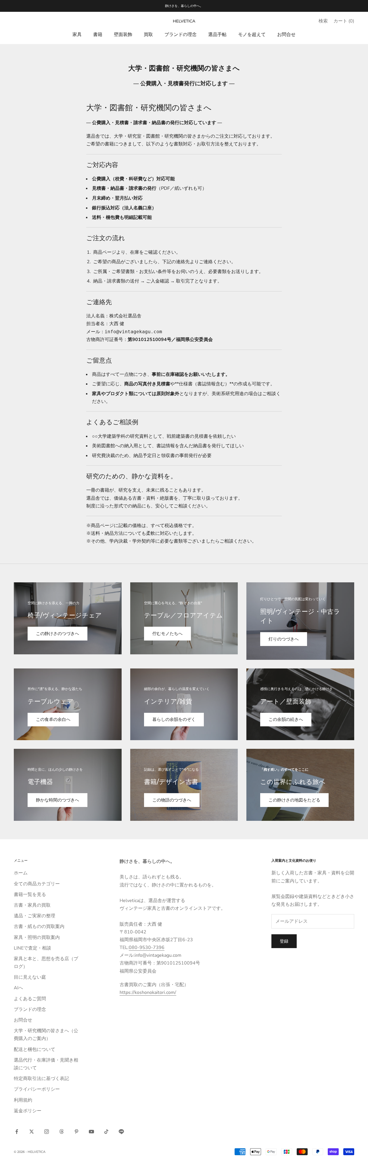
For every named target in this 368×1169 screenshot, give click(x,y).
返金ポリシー (27, 1111)
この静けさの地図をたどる (294, 800)
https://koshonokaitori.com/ (148, 992)
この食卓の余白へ (53, 719)
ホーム (21, 873)
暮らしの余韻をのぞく (173, 719)
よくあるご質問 (30, 999)
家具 (77, 34)
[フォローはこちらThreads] (61, 1131)
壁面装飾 (123, 34)
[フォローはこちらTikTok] (106, 1131)
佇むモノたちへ (167, 633)
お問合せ (286, 34)
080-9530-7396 (146, 947)
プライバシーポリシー (37, 1089)
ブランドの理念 (180, 34)
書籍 (97, 34)
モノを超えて (252, 34)
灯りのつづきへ (284, 639)
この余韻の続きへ (286, 719)
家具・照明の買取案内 (37, 937)
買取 (148, 34)
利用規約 (23, 1100)
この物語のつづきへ (171, 800)
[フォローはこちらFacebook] (17, 1131)
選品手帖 (217, 34)
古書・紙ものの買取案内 (39, 926)
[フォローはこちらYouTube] (91, 1131)
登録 (284, 941)
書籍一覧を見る (30, 894)
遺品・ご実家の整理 (34, 916)
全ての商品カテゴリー (37, 884)
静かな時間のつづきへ (57, 800)
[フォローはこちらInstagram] (46, 1131)
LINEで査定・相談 (32, 948)
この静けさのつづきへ (57, 633)
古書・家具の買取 (32, 905)
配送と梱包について (34, 1049)
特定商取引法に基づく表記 (41, 1078)
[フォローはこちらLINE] (121, 1131)
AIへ (18, 988)
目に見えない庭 (30, 977)
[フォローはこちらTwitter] (31, 1131)
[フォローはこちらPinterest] (76, 1131)
